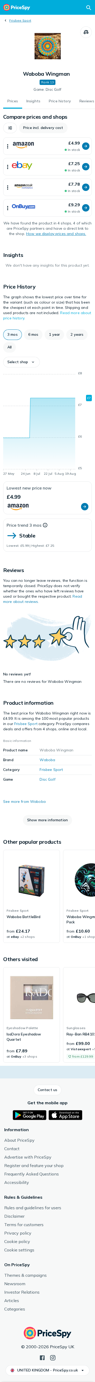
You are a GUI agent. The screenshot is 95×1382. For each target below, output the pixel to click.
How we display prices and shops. (56, 233)
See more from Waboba (24, 801)
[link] (31, 896)
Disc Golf (47, 779)
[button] (10, 128)
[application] (47, 424)
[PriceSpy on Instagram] (53, 1357)
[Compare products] (86, 32)
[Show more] (7, 146)
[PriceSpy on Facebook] (42, 1357)
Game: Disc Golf (47, 89)
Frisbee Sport (20, 20)
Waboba (47, 759)
